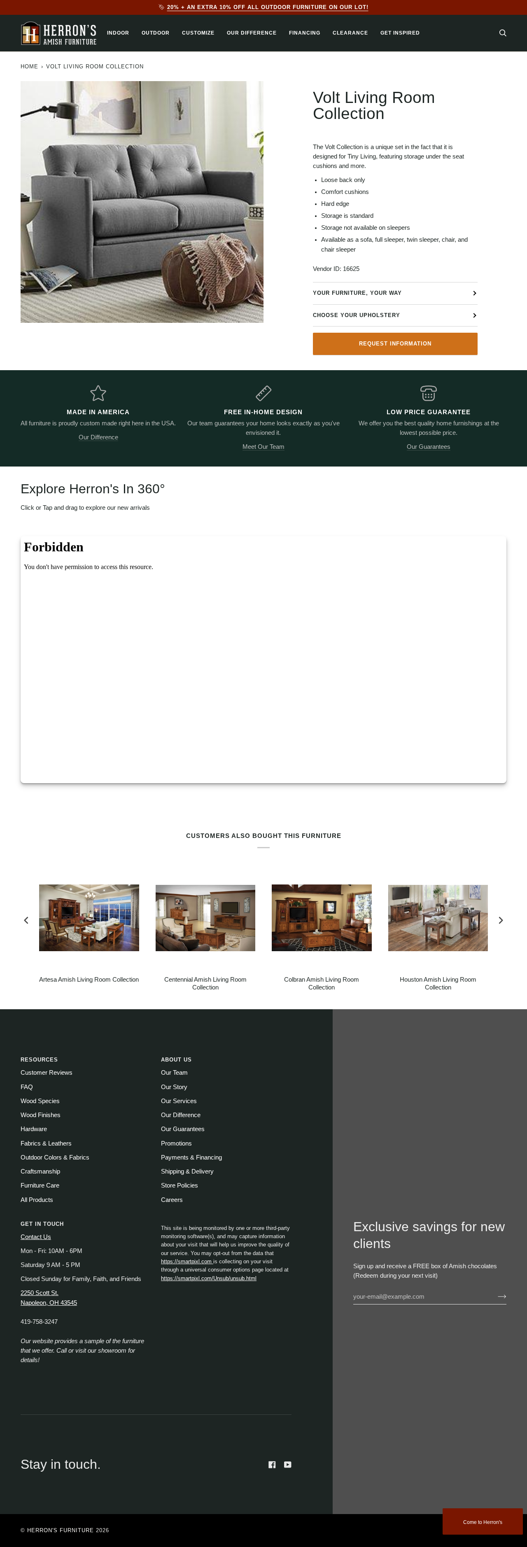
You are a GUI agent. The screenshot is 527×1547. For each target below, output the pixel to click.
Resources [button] (39, 1060)
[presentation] (26, 920)
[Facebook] (272, 1464)
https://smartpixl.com (187, 1261)
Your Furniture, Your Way (357, 293)
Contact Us (36, 1237)
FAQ (27, 1087)
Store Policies (179, 1185)
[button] (118, 33)
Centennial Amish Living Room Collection (205, 983)
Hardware (34, 1129)
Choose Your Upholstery (356, 315)
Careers (172, 1200)
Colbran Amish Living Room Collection (321, 983)
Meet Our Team (263, 446)
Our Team (174, 1072)
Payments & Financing (191, 1157)
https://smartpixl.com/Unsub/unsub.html (209, 1278)
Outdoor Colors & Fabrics (55, 1157)
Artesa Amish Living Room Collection (89, 979)
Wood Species (40, 1101)
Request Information (395, 344)
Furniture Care (40, 1185)
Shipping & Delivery (187, 1171)
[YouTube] (287, 1464)
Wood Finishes (41, 1115)
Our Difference (98, 437)
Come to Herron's (482, 1522)
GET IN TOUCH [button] (42, 1224)
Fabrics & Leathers (46, 1143)
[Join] (495, 1296)
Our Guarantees (428, 446)
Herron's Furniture (60, 1530)
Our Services (179, 1101)
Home (29, 66)
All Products (37, 1200)
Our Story (174, 1087)
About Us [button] (176, 1060)
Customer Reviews (46, 1072)
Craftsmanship (40, 1171)
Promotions (176, 1143)
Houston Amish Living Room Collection (438, 983)
